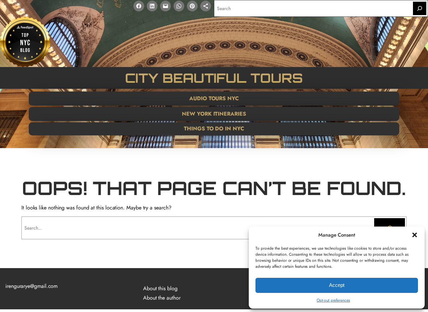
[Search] (419, 8)
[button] (414, 235)
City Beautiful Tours (214, 78)
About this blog (160, 288)
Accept (336, 285)
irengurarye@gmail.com (31, 286)
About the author (162, 298)
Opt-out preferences (333, 300)
